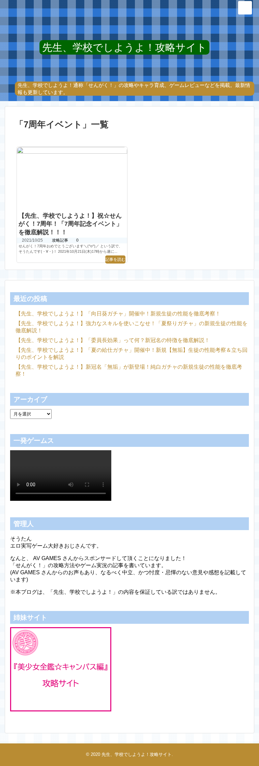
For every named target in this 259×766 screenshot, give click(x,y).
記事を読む (115, 259)
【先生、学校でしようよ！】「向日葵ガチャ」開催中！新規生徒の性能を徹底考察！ (118, 313)
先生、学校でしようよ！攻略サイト (124, 47)
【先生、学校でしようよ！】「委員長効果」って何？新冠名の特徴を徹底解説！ (113, 340)
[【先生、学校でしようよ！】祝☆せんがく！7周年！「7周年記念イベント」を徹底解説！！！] (72, 178)
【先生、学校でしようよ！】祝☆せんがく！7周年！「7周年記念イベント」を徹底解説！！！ (70, 224)
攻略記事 (60, 240)
